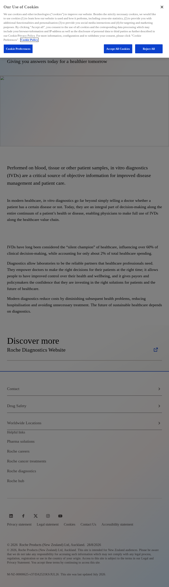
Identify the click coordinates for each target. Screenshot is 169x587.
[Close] (162, 7)
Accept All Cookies (118, 48)
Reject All (149, 48)
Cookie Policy (29, 39)
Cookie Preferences (18, 48)
